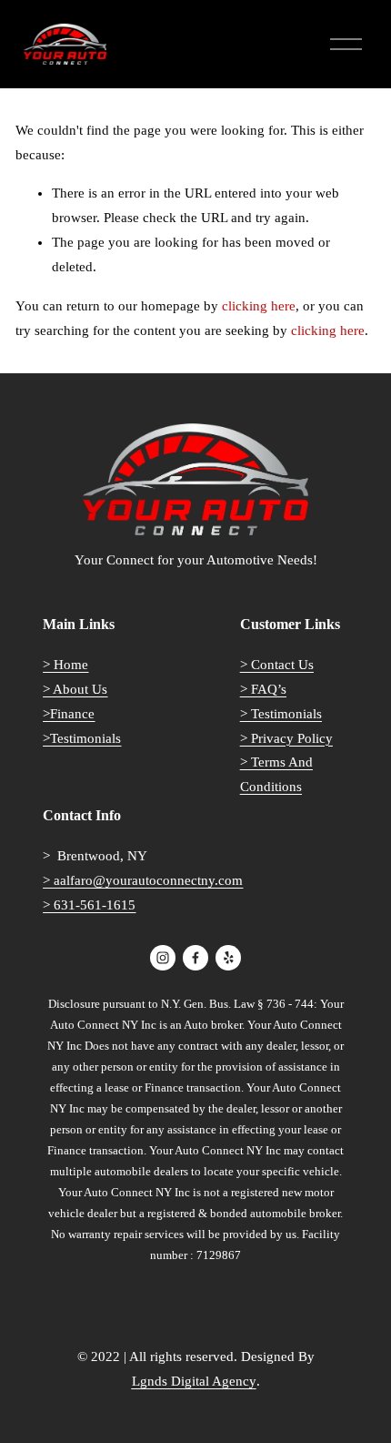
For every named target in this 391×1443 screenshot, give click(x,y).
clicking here (259, 306)
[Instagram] (162, 957)
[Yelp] (228, 957)
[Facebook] (195, 957)
